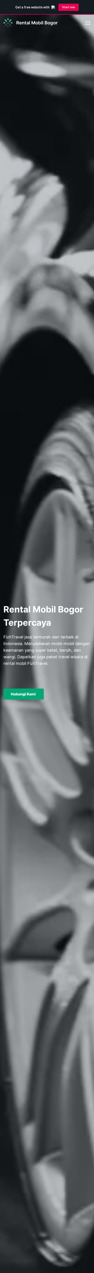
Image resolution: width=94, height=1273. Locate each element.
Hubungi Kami (24, 694)
